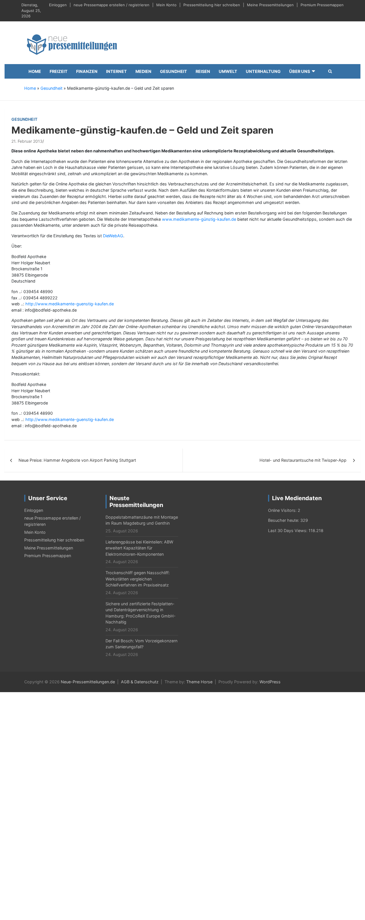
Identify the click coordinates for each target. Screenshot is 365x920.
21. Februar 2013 (26, 141)
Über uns (299, 71)
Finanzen (87, 71)
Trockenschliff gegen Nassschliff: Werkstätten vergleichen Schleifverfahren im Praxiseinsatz (138, 578)
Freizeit (59, 71)
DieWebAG (113, 235)
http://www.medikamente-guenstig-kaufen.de (69, 303)
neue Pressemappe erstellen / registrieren (111, 5)
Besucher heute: (284, 520)
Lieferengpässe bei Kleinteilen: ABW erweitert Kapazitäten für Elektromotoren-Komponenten (139, 548)
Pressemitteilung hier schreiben (211, 5)
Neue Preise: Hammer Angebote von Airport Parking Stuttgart (77, 460)
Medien (143, 71)
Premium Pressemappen (322, 5)
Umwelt (228, 71)
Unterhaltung (263, 71)
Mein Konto (166, 5)
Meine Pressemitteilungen (270, 5)
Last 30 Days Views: (288, 530)
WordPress (270, 681)
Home (35, 71)
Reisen (203, 71)
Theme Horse (199, 681)
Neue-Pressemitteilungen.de (88, 681)
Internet (116, 71)
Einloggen (58, 5)
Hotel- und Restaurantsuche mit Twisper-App (302, 460)
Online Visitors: (283, 510)
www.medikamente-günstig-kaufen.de (199, 219)
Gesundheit (173, 71)
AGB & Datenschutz (140, 681)
